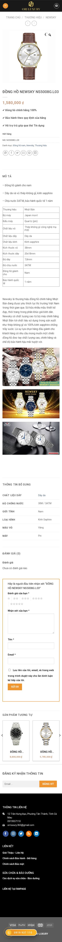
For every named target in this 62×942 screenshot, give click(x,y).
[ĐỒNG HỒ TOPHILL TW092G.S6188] (46, 734)
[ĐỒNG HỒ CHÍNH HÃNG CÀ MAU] (31, 6)
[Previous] (2, 742)
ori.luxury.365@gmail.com (20, 825)
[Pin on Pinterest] (29, 153)
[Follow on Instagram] (13, 834)
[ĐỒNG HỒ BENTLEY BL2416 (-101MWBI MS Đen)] (16, 734)
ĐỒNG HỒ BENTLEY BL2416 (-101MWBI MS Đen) (16, 752)
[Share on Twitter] (17, 153)
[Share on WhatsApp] (5, 153)
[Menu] (5, 6)
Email (12, 654)
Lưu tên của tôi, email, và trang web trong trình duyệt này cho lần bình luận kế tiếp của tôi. (31, 675)
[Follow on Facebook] (6, 834)
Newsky (51, 17)
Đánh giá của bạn (18, 593)
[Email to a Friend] (23, 153)
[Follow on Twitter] (21, 834)
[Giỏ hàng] (56, 6)
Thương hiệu (33, 17)
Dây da (41, 495)
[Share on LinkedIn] (35, 153)
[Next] (59, 742)
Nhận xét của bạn (18, 610)
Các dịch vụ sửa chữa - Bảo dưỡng (21, 878)
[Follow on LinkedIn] (36, 834)
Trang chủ (13, 17)
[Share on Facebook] (11, 153)
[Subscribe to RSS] (29, 834)
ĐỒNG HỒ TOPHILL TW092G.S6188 (46, 752)
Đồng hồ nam (19, 145)
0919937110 (14, 821)
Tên (11, 639)
